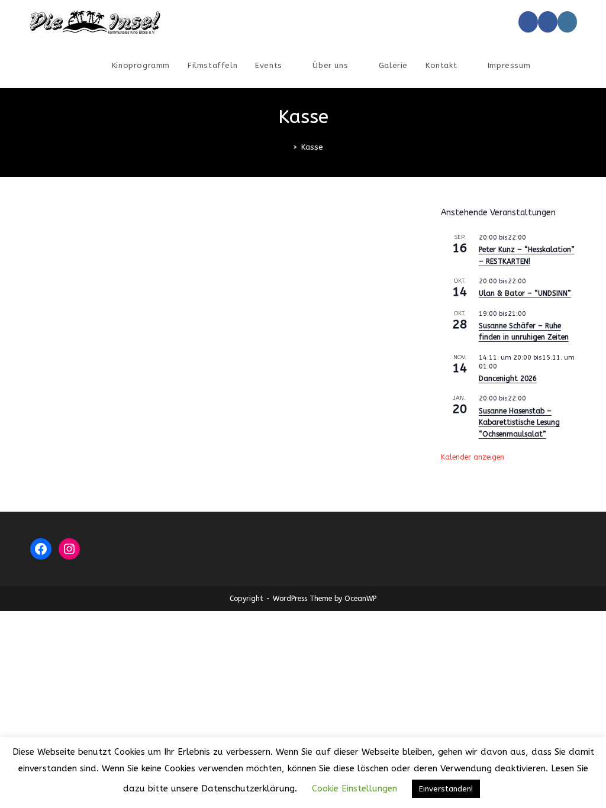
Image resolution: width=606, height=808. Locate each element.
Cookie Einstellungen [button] (354, 788)
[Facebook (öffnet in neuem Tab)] (528, 22)
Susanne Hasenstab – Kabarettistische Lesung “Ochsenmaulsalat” (519, 422)
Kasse (312, 147)
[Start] (286, 147)
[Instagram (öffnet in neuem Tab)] (567, 22)
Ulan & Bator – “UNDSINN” (525, 293)
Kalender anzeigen (472, 457)
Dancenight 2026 (508, 378)
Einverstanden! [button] (446, 788)
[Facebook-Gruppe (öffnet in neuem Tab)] (547, 22)
